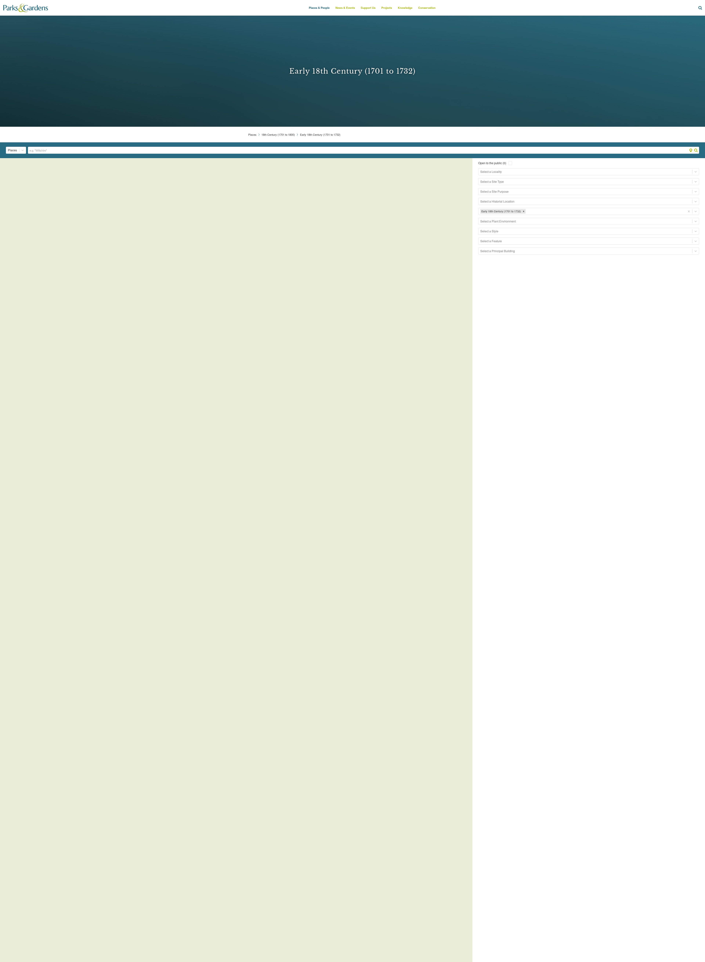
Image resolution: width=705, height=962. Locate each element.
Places (252, 134)
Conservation (426, 8)
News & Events (345, 8)
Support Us (368, 8)
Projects (386, 8)
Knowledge (405, 8)
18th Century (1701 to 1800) (278, 134)
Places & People (319, 8)
